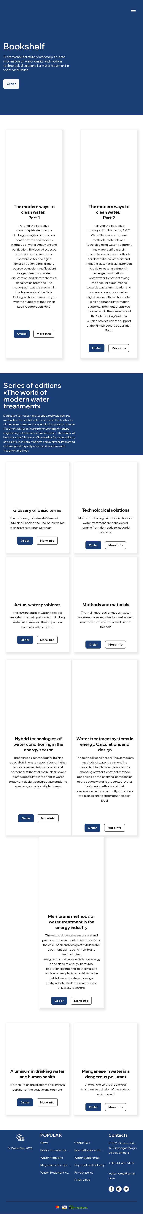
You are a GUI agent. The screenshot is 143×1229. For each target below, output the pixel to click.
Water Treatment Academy (55, 1172)
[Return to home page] (14, 10)
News (44, 1143)
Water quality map (87, 1157)
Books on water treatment (55, 1150)
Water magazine (51, 1157)
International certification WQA (89, 1150)
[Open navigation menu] (133, 10)
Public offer (82, 1180)
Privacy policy (83, 1172)
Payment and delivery (89, 1165)
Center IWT (82, 1143)
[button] (11, 84)
